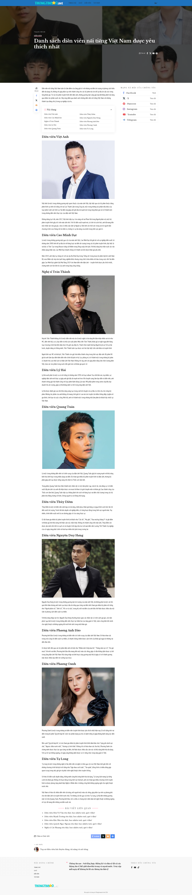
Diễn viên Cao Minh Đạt (53, 118)
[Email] (153, 53)
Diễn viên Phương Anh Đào (89, 121)
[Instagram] (139, 109)
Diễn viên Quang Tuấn (52, 129)
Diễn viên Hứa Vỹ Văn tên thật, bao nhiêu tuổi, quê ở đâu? (69, 813)
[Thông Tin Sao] (49, 3)
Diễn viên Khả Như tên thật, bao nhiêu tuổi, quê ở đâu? (68, 820)
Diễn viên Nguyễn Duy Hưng (90, 118)
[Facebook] (139, 93)
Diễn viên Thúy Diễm (87, 114)
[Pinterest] (139, 103)
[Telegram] (139, 119)
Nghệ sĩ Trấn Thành (51, 121)
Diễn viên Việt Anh (51, 114)
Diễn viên (42, 32)
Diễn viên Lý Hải (50, 125)
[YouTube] (135, 867)
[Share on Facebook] (147, 53)
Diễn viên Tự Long (86, 129)
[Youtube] (139, 114)
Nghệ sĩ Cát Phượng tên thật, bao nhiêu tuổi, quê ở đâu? (68, 828)
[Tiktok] (138, 867)
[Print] (156, 53)
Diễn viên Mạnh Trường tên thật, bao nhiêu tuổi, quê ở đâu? (70, 817)
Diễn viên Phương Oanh (88, 125)
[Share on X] (150, 53)
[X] (139, 98)
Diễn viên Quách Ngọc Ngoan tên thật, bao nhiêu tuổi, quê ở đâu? (73, 824)
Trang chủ (36, 32)
